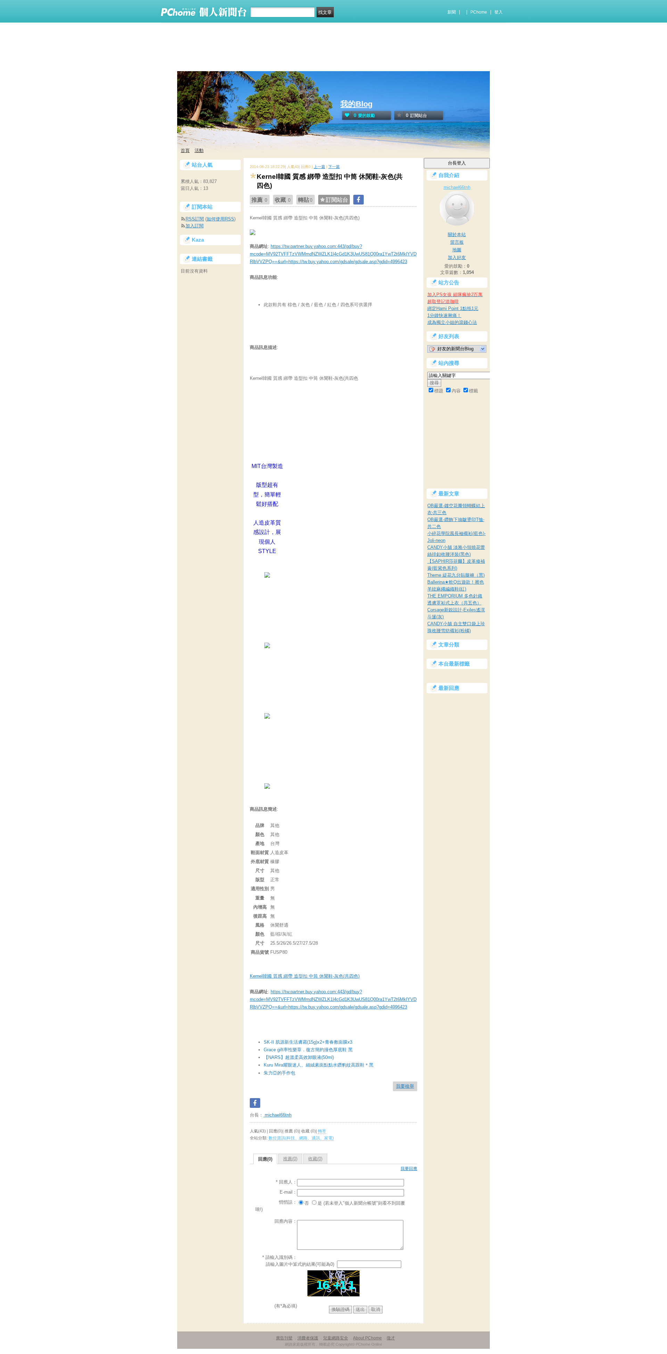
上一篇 (319, 167)
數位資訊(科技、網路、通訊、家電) (301, 1138)
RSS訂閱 (195, 219)
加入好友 (457, 257)
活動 (199, 150)
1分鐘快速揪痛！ (444, 315)
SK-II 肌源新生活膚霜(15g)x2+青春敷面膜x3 (308, 1042)
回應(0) (265, 1159)
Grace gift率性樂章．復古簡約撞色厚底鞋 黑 (308, 1049)
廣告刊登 (284, 1338)
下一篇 (334, 167)
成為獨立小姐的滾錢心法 (452, 322)
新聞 (451, 12)
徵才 (391, 1338)
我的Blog (356, 104)
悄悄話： (288, 1202)
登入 (498, 12)
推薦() (290, 1158)
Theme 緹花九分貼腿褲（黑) (456, 575)
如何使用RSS (220, 219)
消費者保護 (307, 1338)
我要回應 (409, 1168)
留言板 (457, 242)
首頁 (185, 150)
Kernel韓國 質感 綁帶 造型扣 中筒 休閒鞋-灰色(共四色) (305, 976)
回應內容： (285, 1221)
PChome (478, 12)
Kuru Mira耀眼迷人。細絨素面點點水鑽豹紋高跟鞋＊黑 (318, 1065)
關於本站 (457, 234)
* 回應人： (286, 1182)
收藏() (315, 1158)
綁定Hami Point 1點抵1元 (452, 308)
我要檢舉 (405, 1086)
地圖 (456, 249)
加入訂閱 (195, 225)
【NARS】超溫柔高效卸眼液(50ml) (299, 1057)
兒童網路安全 (335, 1338)
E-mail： (288, 1192)
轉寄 (322, 1131)
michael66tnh (277, 1115)
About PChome (367, 1338)
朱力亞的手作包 (279, 1073)
